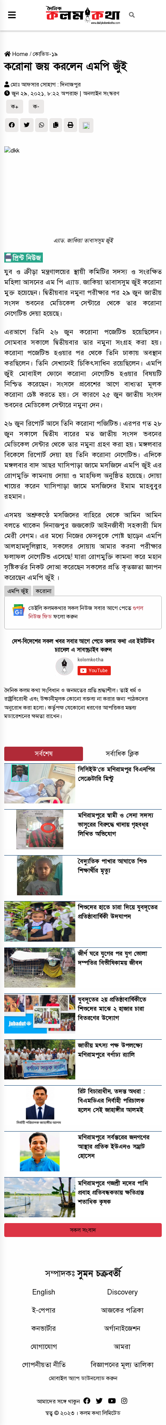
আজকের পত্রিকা (122, 1310)
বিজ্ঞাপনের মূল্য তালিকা (122, 1365)
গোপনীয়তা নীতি (44, 1365)
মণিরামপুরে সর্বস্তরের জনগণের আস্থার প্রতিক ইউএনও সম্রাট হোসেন (113, 1146)
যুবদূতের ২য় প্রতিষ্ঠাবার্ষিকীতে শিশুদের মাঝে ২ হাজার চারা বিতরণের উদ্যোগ (112, 1008)
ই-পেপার (44, 1310)
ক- (36, 106)
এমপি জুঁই (17, 591)
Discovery (122, 1292)
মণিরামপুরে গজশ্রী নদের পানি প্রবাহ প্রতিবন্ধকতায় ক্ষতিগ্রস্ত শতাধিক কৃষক (113, 1192)
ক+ (15, 106)
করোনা (43, 591)
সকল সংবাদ (83, 1230)
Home (19, 54)
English (43, 1292)
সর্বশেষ (44, 754)
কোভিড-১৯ (45, 54)
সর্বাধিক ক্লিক (122, 754)
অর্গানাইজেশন (122, 1328)
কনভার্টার (43, 1328)
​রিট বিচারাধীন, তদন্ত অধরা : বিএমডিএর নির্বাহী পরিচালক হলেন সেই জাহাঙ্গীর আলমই (111, 1100)
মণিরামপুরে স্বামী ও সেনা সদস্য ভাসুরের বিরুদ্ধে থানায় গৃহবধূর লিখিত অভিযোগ (115, 824)
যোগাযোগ (43, 1346)
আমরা (122, 1346)
